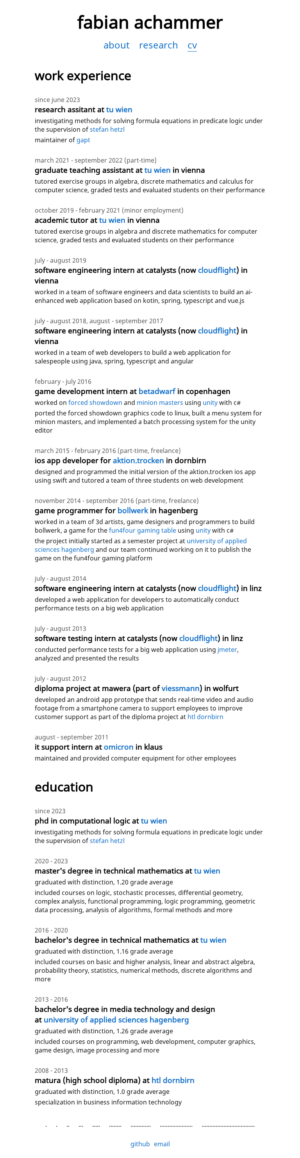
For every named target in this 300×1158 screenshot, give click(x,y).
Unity (203, 530)
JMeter (227, 649)
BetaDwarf (157, 391)
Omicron (119, 746)
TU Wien (119, 109)
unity (210, 402)
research (158, 44)
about (117, 44)
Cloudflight (217, 270)
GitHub (140, 1144)
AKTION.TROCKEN (138, 460)
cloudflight (198, 638)
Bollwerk (133, 510)
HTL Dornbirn (205, 716)
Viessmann (181, 688)
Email (162, 1144)
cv (192, 44)
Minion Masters (160, 402)
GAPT (83, 140)
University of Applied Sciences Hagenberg (116, 1019)
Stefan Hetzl (107, 129)
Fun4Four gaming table (142, 530)
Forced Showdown (95, 402)
